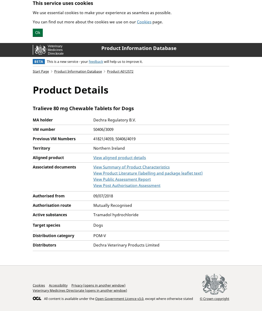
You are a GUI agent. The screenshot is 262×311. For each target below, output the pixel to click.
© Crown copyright (214, 298)
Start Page (41, 71)
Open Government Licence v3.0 (119, 298)
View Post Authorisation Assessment (126, 185)
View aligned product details (119, 157)
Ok (37, 32)
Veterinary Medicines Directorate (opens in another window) (80, 290)
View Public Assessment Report (122, 179)
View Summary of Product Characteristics (131, 167)
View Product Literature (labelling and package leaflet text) (148, 173)
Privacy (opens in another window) (98, 285)
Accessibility (58, 285)
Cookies (144, 22)
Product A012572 (120, 71)
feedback (96, 61)
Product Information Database (138, 48)
